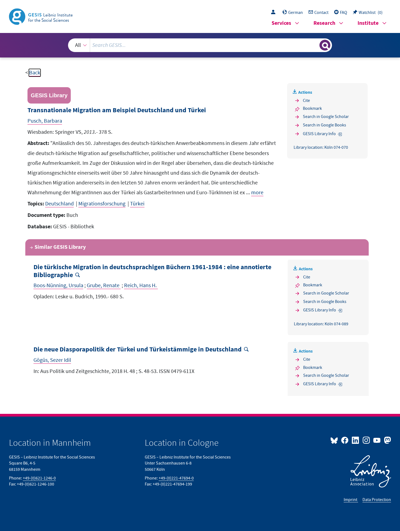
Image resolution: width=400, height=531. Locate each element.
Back (34, 72)
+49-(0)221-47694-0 (176, 478)
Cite (306, 100)
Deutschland (59, 203)
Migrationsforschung (101, 203)
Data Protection (376, 499)
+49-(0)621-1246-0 (39, 478)
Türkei (137, 203)
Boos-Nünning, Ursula (58, 285)
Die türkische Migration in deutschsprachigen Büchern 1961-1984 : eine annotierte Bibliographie (152, 271)
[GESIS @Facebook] (345, 440)
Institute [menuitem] (368, 23)
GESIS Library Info (319, 133)
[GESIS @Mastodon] (387, 440)
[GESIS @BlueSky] (335, 440)
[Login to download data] (274, 12)
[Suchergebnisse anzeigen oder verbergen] (325, 45)
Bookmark (312, 108)
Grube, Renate (104, 285)
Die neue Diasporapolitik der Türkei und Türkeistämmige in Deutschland (137, 349)
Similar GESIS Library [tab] (60, 247)
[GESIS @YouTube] (377, 440)
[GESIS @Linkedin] (355, 440)
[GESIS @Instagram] (366, 440)
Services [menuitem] (281, 23)
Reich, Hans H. (141, 285)
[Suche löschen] (315, 45)
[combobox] (200, 45)
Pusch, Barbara (44, 121)
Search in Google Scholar (326, 116)
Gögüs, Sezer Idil (52, 360)
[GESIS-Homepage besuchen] (41, 16)
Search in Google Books (324, 125)
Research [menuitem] (324, 23)
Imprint (351, 499)
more (257, 192)
